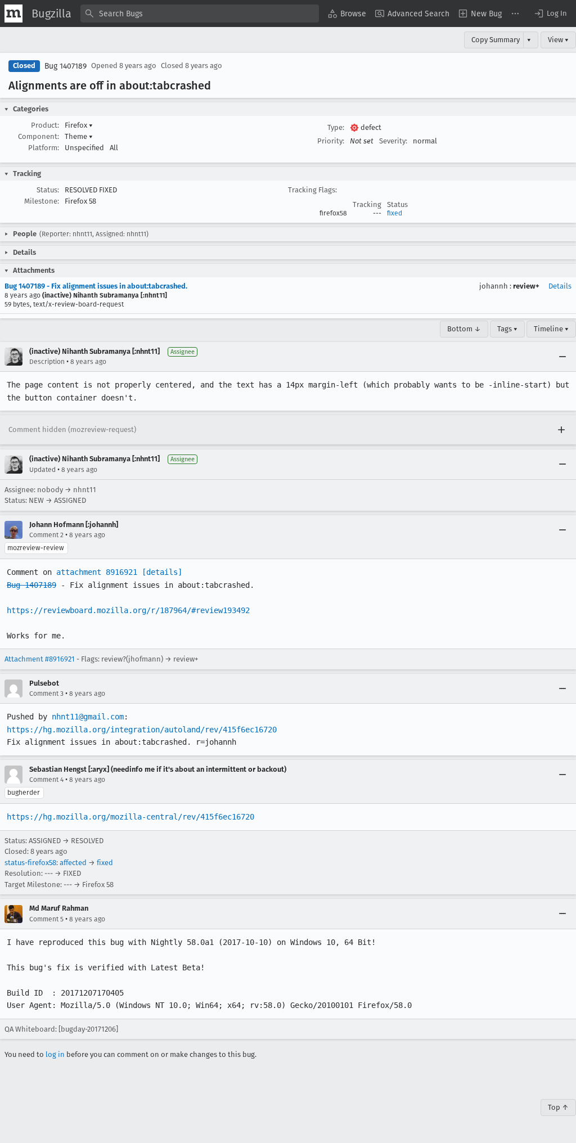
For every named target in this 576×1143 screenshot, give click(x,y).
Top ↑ (558, 1107)
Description (47, 362)
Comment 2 (46, 535)
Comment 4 (46, 780)
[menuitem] (347, 13)
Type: (335, 127)
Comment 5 (46, 919)
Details (560, 286)
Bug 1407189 (65, 66)
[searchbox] (199, 13)
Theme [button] (79, 136)
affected (73, 862)
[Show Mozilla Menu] (13, 13)
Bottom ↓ (464, 329)
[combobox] (199, 13)
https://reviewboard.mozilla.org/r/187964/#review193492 (128, 610)
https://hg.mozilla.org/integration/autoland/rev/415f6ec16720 (142, 729)
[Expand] (561, 430)
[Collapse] (563, 357)
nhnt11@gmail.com (88, 716)
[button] (550, 13)
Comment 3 (46, 694)
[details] (162, 572)
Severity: (393, 141)
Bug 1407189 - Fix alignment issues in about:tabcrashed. (95, 286)
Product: (45, 125)
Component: (38, 136)
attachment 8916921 (96, 572)
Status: (48, 190)
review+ (526, 286)
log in (55, 1054)
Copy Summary (495, 39)
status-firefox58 (30, 862)
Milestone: (41, 201)
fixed (394, 213)
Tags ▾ (507, 329)
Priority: (330, 141)
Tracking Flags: (312, 190)
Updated (42, 470)
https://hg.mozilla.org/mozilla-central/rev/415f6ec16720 (130, 816)
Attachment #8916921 (39, 659)
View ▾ (558, 39)
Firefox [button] (79, 125)
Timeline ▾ (551, 329)
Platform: (43, 147)
